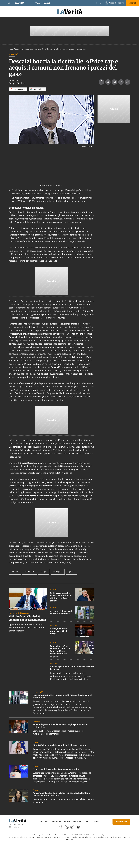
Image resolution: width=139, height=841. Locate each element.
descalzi (15, 571)
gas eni (71, 571)
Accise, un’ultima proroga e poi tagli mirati (59, 631)
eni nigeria (57, 571)
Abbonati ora (121, 822)
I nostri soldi (38, 692)
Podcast (46, 3)
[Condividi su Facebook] (101, 82)
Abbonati (132, 3)
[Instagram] (72, 827)
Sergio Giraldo (17, 83)
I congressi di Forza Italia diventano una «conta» (56, 769)
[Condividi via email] (121, 82)
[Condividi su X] (108, 82)
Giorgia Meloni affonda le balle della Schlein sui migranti (60, 745)
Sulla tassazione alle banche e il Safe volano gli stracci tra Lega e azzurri (61, 597)
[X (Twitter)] (67, 827)
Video (37, 3)
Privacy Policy (70, 837)
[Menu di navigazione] (3, 3)
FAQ (87, 821)
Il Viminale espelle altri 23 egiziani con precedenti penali (27, 618)
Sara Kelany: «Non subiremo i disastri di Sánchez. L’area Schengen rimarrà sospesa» (60, 651)
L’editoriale (56, 821)
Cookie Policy (81, 837)
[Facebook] (61, 827)
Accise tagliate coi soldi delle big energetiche (61, 612)
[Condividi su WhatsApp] (114, 82)
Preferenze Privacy (94, 837)
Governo (18, 49)
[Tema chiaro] (96, 3)
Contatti (96, 821)
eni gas (44, 571)
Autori (67, 821)
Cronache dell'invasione (19, 613)
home (11, 49)
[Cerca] (9, 3)
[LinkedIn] (78, 827)
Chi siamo (43, 821)
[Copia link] (127, 82)
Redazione (78, 821)
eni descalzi (29, 571)
